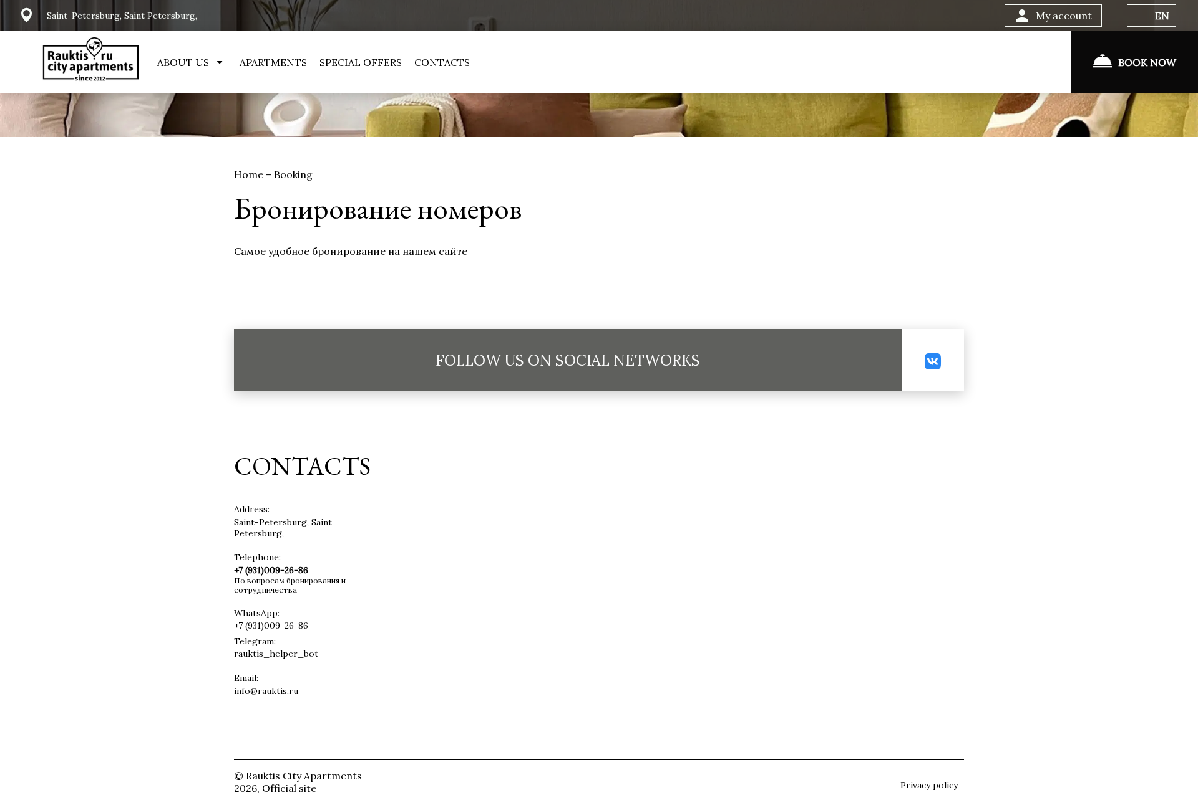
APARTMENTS (273, 62)
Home (250, 174)
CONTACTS (442, 62)
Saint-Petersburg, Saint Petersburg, (283, 528)
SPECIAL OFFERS (360, 62)
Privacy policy (929, 785)
